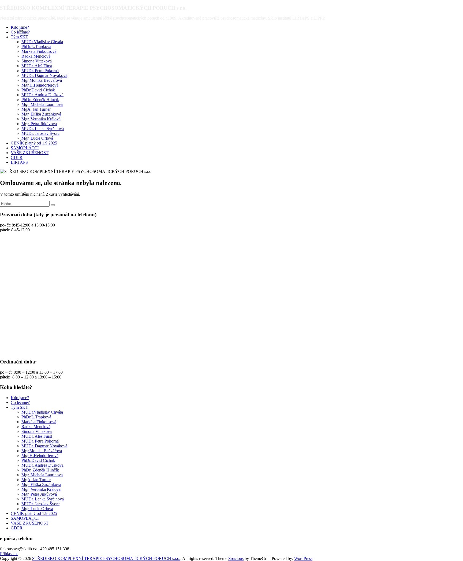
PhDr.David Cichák (38, 90)
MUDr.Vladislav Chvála (42, 41)
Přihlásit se (9, 553)
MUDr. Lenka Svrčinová (42, 128)
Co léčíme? (20, 32)
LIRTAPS (19, 162)
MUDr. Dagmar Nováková (44, 75)
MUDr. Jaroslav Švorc (40, 133)
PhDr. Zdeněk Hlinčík (40, 99)
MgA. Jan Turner (36, 109)
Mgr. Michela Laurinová (42, 104)
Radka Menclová (35, 56)
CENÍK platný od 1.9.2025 (34, 143)
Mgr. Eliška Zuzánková (41, 114)
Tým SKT (19, 37)
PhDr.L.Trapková (36, 46)
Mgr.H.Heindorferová (39, 85)
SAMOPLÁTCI (25, 148)
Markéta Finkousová (38, 51)
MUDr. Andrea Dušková (42, 94)
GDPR (17, 157)
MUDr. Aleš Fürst (36, 66)
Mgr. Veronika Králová (41, 119)
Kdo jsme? (20, 27)
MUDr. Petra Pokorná (40, 70)
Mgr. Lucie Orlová (37, 138)
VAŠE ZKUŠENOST (29, 152)
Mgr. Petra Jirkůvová (39, 123)
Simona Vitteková (36, 61)
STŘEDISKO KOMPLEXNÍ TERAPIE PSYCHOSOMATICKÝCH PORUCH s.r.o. (93, 8)
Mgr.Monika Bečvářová (41, 80)
